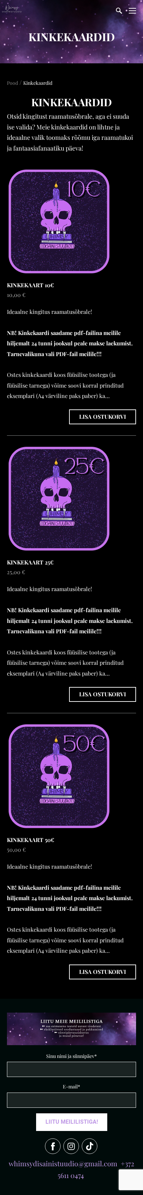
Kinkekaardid (37, 83)
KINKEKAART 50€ (30, 839)
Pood (12, 83)
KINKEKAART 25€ (30, 562)
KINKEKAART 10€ (30, 285)
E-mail (70, 1086)
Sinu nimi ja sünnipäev (70, 1056)
